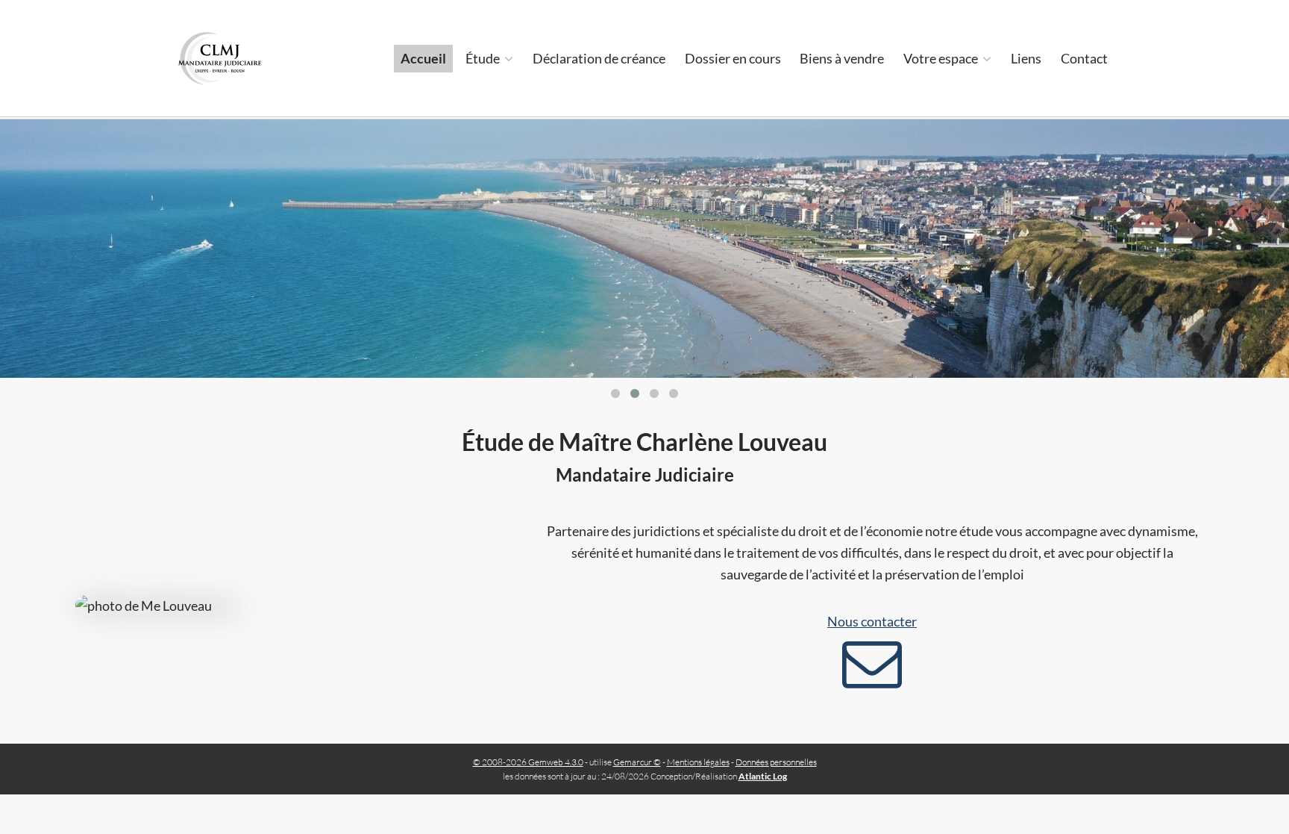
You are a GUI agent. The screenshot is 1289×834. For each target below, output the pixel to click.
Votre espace (941, 58)
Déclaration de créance (599, 58)
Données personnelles (776, 762)
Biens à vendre (842, 58)
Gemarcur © (637, 762)
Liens (1026, 58)
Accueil (423, 58)
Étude (483, 58)
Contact (1084, 58)
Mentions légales (698, 762)
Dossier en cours (733, 58)
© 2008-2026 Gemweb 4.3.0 (528, 762)
